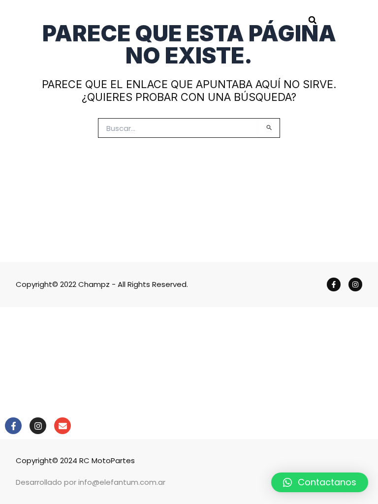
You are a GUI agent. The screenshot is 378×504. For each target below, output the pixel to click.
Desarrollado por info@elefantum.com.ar (90, 482)
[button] (312, 20)
